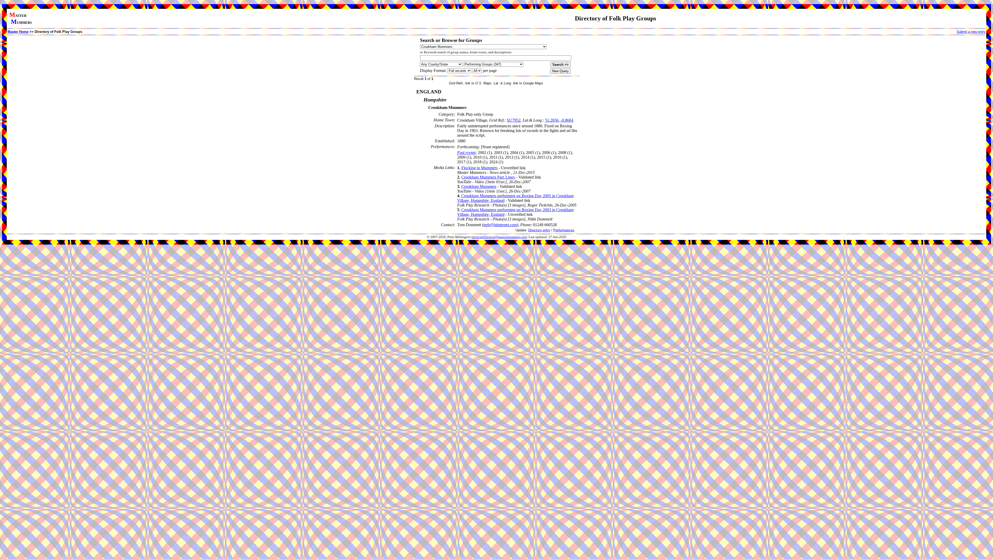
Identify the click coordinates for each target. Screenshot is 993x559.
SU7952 (514, 120)
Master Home (17, 32)
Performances (563, 230)
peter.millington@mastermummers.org (499, 237)
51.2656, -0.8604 (559, 120)
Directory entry (539, 230)
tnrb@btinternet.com (500, 225)
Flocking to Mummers (479, 168)
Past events (466, 152)
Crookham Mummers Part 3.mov (488, 177)
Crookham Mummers (478, 186)
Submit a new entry (971, 32)
